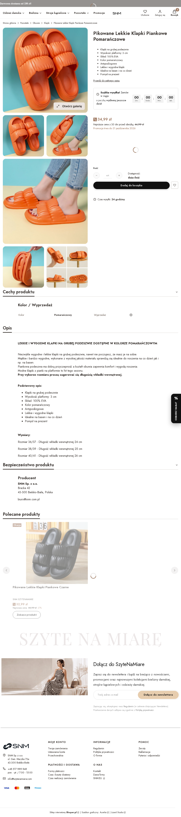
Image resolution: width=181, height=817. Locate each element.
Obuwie (36, 23)
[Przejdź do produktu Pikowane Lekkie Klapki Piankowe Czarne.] (57, 553)
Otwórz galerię (72, 106)
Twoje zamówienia (58, 748)
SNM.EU (98, 778)
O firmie (97, 755)
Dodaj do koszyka (131, 185)
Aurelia (103, 812)
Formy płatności (56, 771)
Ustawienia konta (56, 752)
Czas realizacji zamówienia (62, 778)
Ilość (95, 168)
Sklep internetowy (63, 812)
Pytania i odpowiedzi (149, 755)
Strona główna (9, 23)
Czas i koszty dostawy (59, 774)
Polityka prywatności (103, 752)
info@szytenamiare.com (20, 779)
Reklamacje (144, 752)
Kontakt (97, 771)
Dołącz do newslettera (158, 695)
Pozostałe (24, 23)
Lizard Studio (117, 812)
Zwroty (142, 748)
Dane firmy (99, 774)
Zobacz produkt (27, 614)
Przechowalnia (55, 755)
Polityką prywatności (145, 710)
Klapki (46, 23)
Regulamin (129, 706)
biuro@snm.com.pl (29, 499)
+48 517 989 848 (17, 769)
